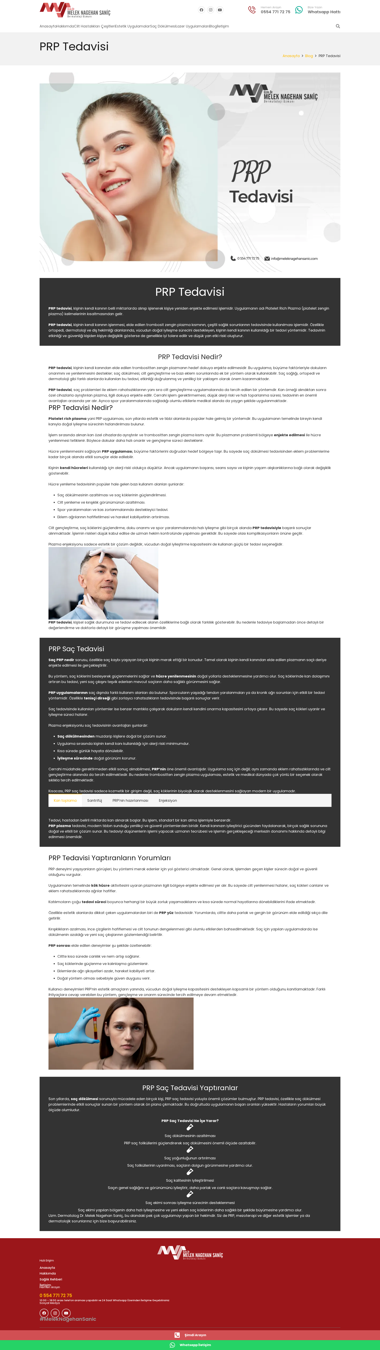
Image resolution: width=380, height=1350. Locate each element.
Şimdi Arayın (195, 1335)
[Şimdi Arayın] (179, 1335)
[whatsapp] (299, 10)
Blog (309, 55)
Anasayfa (291, 55)
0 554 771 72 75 (56, 1296)
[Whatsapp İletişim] (174, 1345)
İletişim (45, 1285)
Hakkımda (48, 1273)
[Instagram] (210, 9)
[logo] (190, 1252)
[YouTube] (219, 9)
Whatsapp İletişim (195, 1345)
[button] (337, 26)
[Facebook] (201, 9)
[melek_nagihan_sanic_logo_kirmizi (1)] (75, 10)
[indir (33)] (252, 10)
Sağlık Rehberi (51, 1279)
